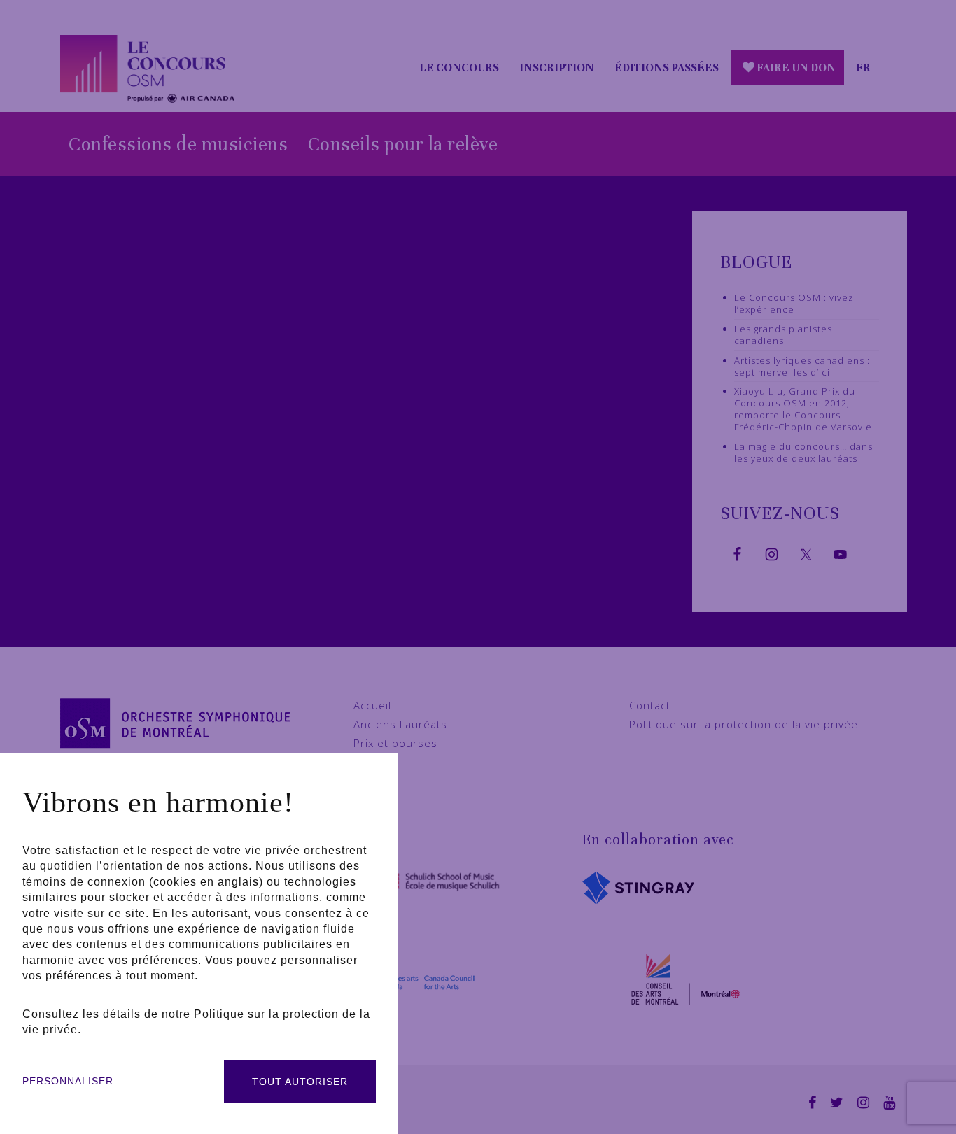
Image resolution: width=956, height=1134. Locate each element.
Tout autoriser (300, 1081)
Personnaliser (67, 1080)
